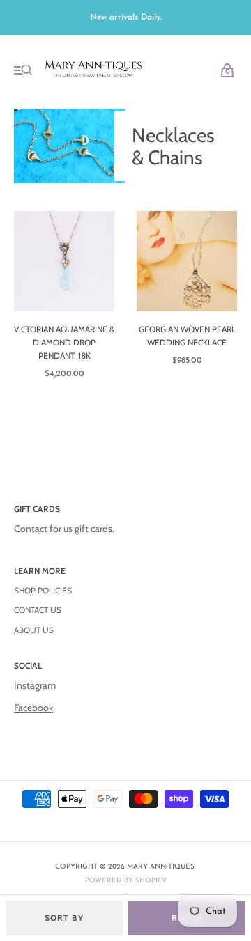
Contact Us (37, 610)
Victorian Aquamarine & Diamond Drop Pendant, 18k (64, 342)
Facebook (33, 707)
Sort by (64, 917)
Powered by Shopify (126, 881)
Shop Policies (43, 590)
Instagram (35, 685)
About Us (34, 630)
